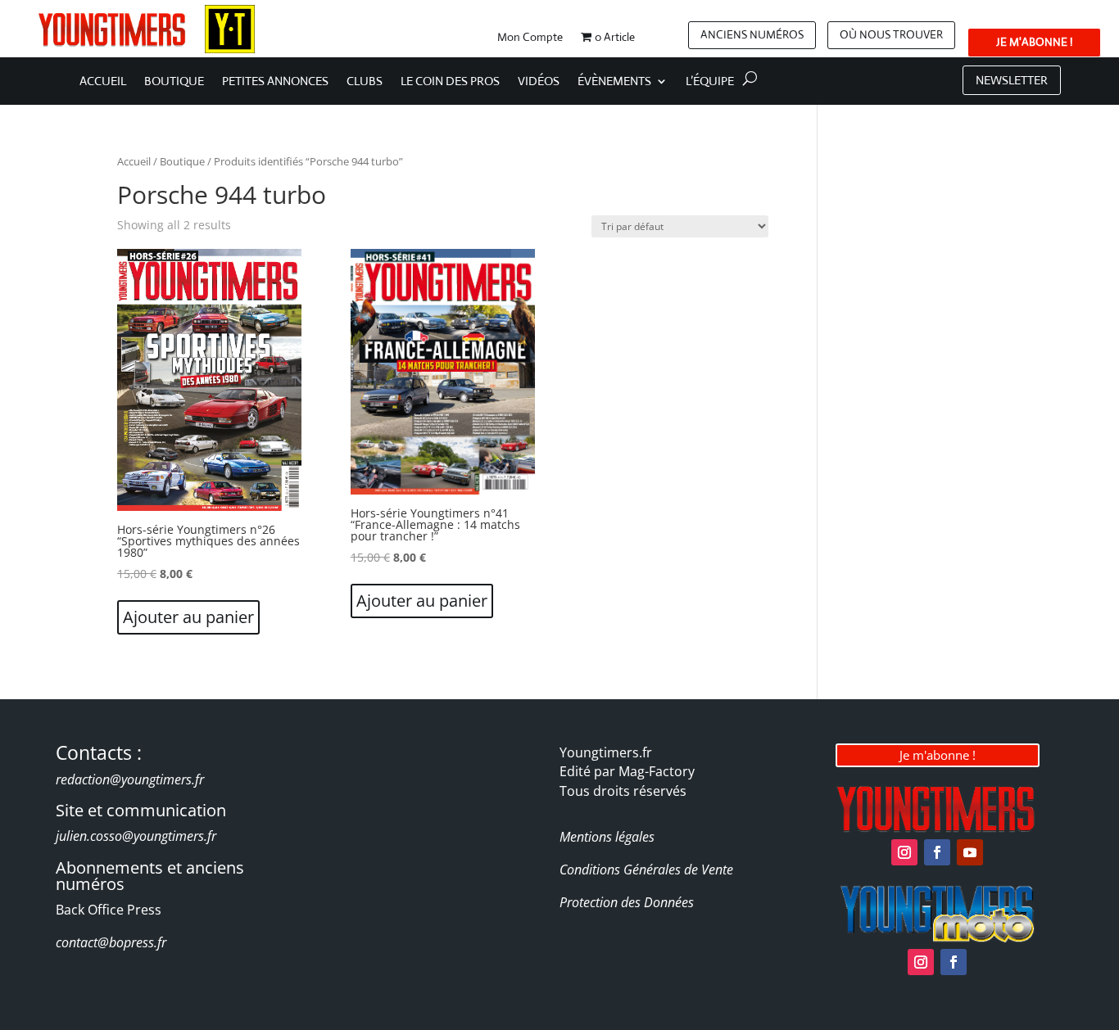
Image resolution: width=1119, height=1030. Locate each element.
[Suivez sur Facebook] (937, 852)
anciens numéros (752, 34)
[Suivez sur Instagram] (904, 852)
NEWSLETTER (1012, 80)
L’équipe (710, 81)
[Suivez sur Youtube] (970, 852)
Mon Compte (530, 37)
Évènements (614, 81)
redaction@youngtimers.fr (130, 779)
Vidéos (539, 81)
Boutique (174, 81)
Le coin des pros (450, 81)
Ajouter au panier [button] (188, 617)
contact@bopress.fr (111, 942)
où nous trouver (891, 34)
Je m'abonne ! (937, 755)
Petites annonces (275, 81)
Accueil (102, 81)
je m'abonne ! (1034, 41)
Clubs (365, 81)
